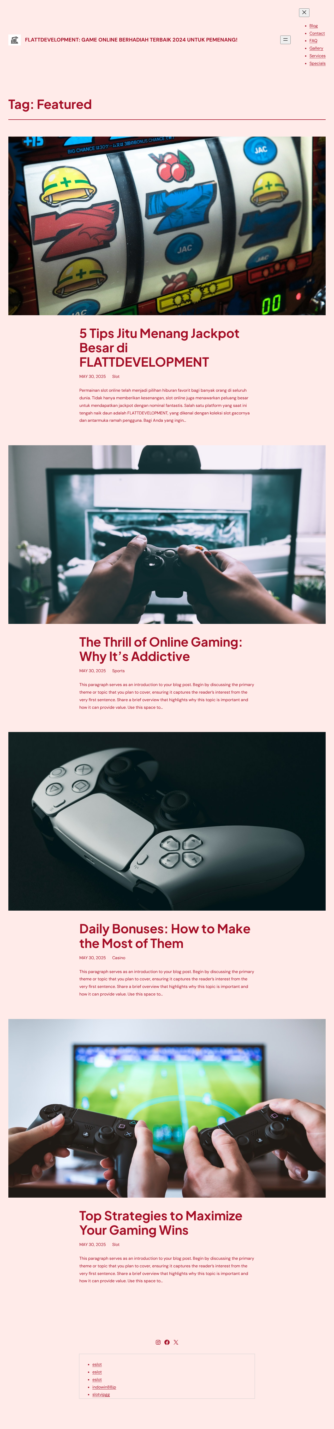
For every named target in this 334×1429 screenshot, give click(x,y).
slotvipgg (101, 1394)
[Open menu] (285, 40)
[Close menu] (304, 12)
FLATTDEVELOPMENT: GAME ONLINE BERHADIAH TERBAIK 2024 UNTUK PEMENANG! (131, 39)
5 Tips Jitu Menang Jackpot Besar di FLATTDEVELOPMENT (159, 347)
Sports (118, 670)
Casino (118, 958)
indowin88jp (104, 1387)
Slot (116, 376)
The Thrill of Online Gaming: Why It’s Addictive (161, 648)
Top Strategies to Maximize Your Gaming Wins (160, 1222)
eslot (97, 1364)
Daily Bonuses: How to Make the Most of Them (164, 935)
